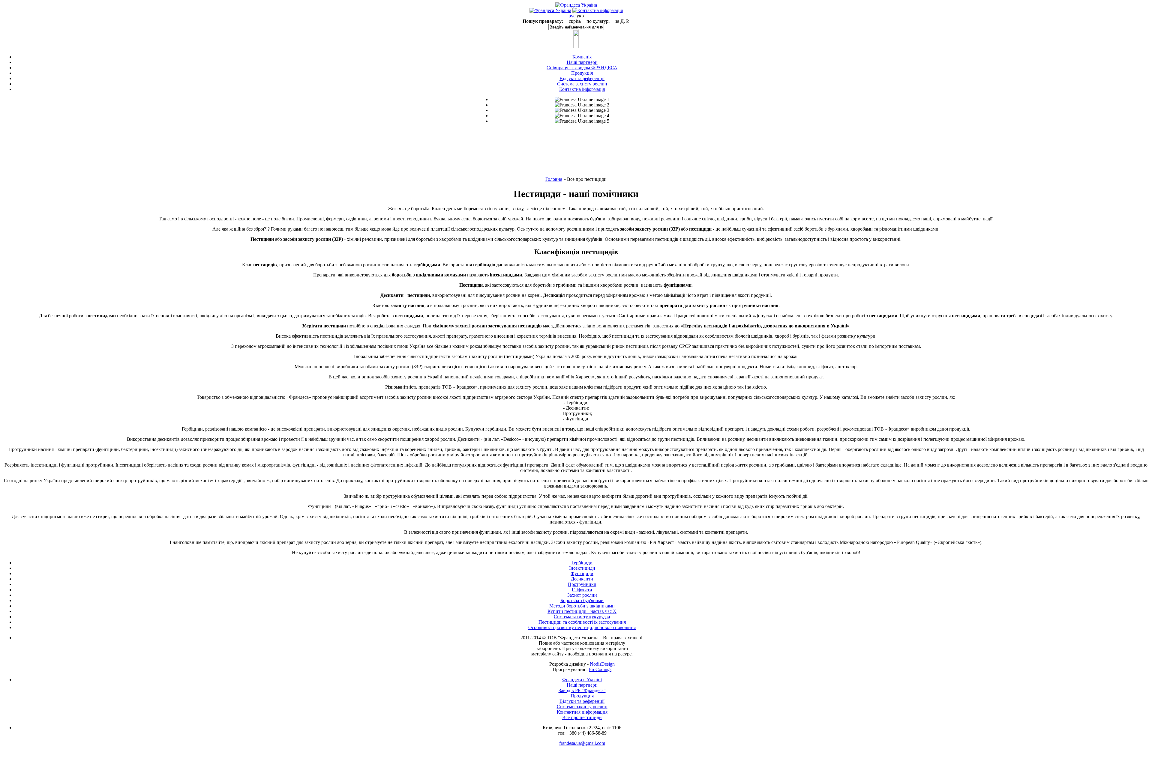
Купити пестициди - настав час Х (582, 611)
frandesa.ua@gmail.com (582, 743)
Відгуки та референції (582, 701)
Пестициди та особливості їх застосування (582, 622)
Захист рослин (582, 595)
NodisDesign (602, 664)
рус (571, 15)
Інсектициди (582, 568)
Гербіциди (582, 562)
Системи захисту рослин (582, 706)
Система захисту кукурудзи (582, 616)
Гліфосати (582, 589)
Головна (553, 179)
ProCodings (600, 669)
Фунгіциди (582, 573)
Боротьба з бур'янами (582, 600)
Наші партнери (582, 685)
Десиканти (582, 578)
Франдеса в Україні (582, 679)
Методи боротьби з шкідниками (582, 605)
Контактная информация (582, 712)
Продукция (582, 695)
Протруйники (582, 584)
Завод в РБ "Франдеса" (582, 690)
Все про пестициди (582, 717)
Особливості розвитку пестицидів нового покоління (582, 627)
